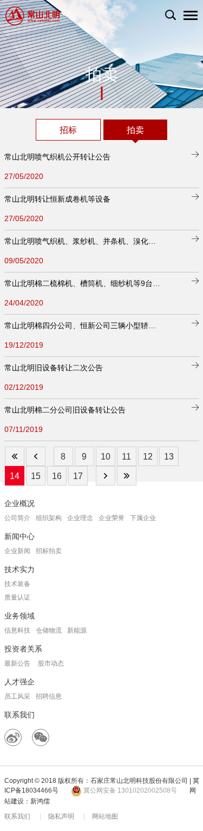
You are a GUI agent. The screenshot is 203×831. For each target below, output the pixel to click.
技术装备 (17, 584)
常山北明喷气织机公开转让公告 (57, 156)
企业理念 (80, 518)
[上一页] (35, 456)
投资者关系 (23, 648)
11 (126, 456)
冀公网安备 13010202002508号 (129, 790)
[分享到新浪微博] (13, 737)
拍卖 (135, 130)
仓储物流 (49, 630)
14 (14, 476)
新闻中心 (19, 536)
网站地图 (105, 816)
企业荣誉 (112, 518)
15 (36, 476)
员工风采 (17, 696)
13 (169, 456)
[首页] (14, 456)
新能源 (77, 630)
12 (148, 456)
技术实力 (19, 569)
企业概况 (19, 503)
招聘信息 (49, 696)
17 (78, 476)
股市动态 (51, 663)
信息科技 (17, 630)
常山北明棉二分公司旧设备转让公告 (65, 409)
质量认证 (17, 597)
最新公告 (17, 663)
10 (105, 456)
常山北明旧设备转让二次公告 (53, 367)
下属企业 (143, 518)
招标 (68, 130)
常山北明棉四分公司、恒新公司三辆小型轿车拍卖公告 (82, 325)
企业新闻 (17, 551)
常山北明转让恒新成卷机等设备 (57, 199)
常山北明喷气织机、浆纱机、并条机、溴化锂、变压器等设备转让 (82, 241)
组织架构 (49, 518)
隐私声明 (61, 816)
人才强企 (19, 681)
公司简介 (17, 518)
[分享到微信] (40, 737)
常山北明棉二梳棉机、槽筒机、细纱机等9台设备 (82, 283)
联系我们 (19, 714)
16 (57, 476)
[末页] (126, 476)
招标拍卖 (49, 551)
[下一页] (105, 476)
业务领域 (19, 615)
